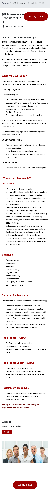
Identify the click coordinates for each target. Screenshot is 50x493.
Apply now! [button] (36, 16)
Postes (5, 3)
